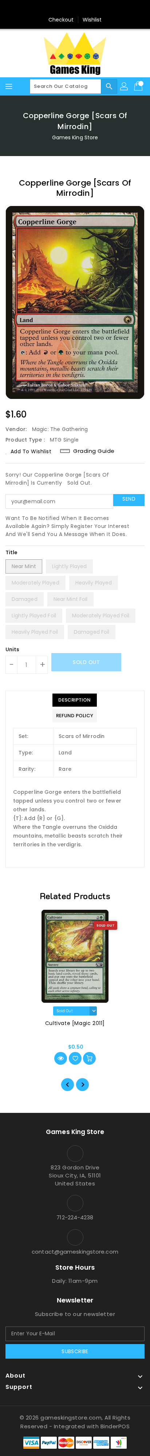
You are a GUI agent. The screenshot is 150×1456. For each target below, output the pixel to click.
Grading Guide (94, 451)
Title (11, 552)
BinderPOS (115, 1426)
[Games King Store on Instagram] (75, 8)
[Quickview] (60, 1058)
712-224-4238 (74, 1217)
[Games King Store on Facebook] (61, 8)
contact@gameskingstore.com (75, 1251)
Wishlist (92, 19)
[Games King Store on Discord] (88, 8)
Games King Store (75, 137)
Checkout (61, 19)
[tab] (74, 700)
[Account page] (124, 86)
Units (12, 649)
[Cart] (139, 86)
